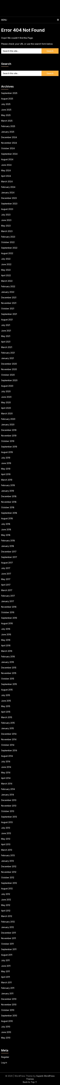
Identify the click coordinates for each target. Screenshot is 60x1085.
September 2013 (9, 816)
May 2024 (6, 170)
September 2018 (9, 513)
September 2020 (9, 380)
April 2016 (5, 645)
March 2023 (7, 231)
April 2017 (5, 584)
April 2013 (5, 844)
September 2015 (9, 684)
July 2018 (5, 524)
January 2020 (7, 424)
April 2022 (6, 275)
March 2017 (6, 590)
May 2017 (5, 579)
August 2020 (7, 386)
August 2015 (7, 689)
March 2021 (6, 347)
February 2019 (8, 485)
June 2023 (6, 220)
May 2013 (5, 839)
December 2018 (8, 496)
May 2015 (5, 706)
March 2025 (7, 120)
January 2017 (7, 601)
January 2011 (7, 993)
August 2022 (7, 253)
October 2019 (7, 441)
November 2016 (8, 607)
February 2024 (8, 187)
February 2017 (8, 596)
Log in (4, 1062)
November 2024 (9, 143)
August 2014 (7, 756)
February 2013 (8, 855)
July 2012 (5, 894)
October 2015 (7, 678)
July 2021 (5, 325)
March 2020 (7, 413)
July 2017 (5, 568)
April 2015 (5, 712)
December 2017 (8, 551)
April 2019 (5, 474)
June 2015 (6, 700)
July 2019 (5, 457)
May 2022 (6, 270)
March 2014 (6, 783)
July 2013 (5, 828)
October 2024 (8, 148)
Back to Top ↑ (30, 1082)
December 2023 (9, 198)
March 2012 (6, 916)
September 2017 (9, 557)
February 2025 (8, 126)
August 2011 (6, 955)
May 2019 (5, 468)
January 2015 (7, 728)
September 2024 (9, 154)
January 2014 (7, 794)
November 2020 (9, 369)
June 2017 (6, 573)
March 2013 (6, 850)
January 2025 (7, 132)
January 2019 (7, 491)
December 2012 (8, 866)
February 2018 (8, 540)
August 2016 (7, 623)
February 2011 (7, 988)
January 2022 (7, 292)
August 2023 (7, 209)
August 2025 (7, 98)
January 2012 (7, 927)
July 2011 (5, 960)
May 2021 (5, 336)
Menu (4, 20)
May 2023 (6, 225)
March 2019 (6, 480)
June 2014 (6, 767)
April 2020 (6, 408)
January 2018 (7, 546)
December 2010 (8, 999)
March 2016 (6, 651)
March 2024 (7, 181)
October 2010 (7, 1010)
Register (5, 1057)
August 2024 (7, 159)
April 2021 (5, 341)
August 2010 (7, 1021)
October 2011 (7, 944)
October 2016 (7, 612)
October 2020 (8, 375)
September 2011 (8, 949)
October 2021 (7, 308)
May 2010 (5, 1037)
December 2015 (8, 667)
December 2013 (8, 800)
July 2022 (5, 259)
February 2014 (8, 789)
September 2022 (9, 248)
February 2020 (8, 419)
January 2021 (7, 358)
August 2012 (7, 888)
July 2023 (5, 214)
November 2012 (8, 872)
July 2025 (5, 104)
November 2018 (8, 502)
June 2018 (6, 529)
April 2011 (5, 977)
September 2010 (9, 1015)
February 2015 (8, 723)
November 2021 (8, 303)
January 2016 (7, 662)
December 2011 (8, 932)
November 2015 (8, 673)
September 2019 (9, 446)
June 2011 (5, 966)
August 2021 (7, 319)
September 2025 (9, 93)
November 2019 (8, 435)
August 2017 (7, 562)
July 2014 (5, 761)
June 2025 (6, 109)
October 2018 (7, 507)
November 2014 (8, 739)
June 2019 (6, 463)
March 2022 (7, 281)
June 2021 (6, 330)
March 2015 (6, 717)
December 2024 (9, 137)
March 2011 (6, 982)
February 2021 (8, 352)
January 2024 (7, 192)
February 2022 (8, 286)
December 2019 (8, 430)
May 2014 (5, 772)
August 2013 (7, 822)
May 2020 (6, 402)
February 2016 (8, 656)
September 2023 (9, 203)
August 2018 (7, 518)
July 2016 (5, 629)
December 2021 (8, 297)
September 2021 (9, 314)
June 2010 (6, 1032)
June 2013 (6, 833)
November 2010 (8, 1004)
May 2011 (5, 971)
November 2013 (8, 805)
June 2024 (6, 165)
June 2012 (6, 899)
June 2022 (6, 264)
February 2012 (8, 921)
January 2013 (7, 861)
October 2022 (8, 242)
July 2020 (6, 391)
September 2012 (9, 883)
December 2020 (9, 364)
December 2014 (8, 734)
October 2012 (7, 877)
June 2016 (6, 634)
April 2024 (6, 176)
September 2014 (9, 750)
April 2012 (5, 910)
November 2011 (8, 938)
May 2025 (6, 115)
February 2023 (8, 236)
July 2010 (5, 1026)
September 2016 (9, 618)
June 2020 (6, 397)
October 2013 (7, 811)
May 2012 (5, 905)
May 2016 (5, 640)
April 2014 (5, 778)
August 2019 (7, 452)
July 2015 (5, 695)
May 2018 (5, 535)
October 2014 (7, 745)
